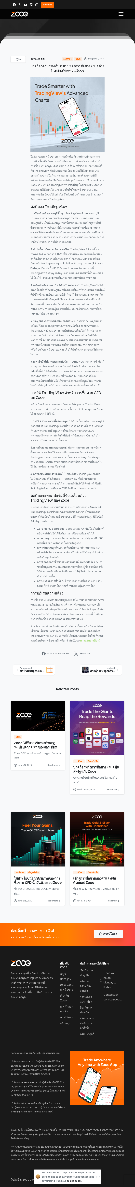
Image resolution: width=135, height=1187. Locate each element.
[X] (20, 4)
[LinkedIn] (31, 4)
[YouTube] (25, 4)
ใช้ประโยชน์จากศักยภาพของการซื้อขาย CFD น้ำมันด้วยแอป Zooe (38, 880)
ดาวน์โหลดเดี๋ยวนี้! (90, 640)
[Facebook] (14, 4)
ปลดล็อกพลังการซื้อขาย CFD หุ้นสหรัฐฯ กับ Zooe (96, 769)
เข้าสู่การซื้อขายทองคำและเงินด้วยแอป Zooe (94, 880)
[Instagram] (37, 4)
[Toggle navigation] (121, 14)
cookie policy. (74, 1180)
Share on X (86, 653)
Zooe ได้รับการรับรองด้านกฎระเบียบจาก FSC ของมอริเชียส (35, 745)
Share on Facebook (58, 653)
